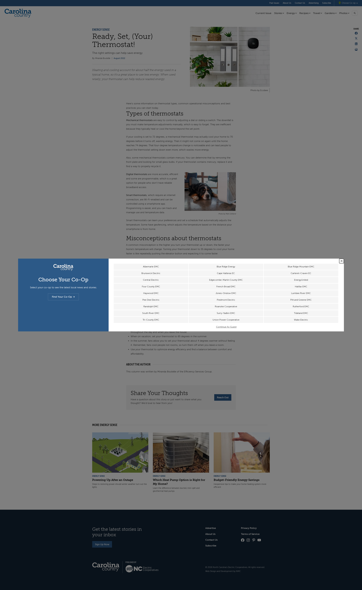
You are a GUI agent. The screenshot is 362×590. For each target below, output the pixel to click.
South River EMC (151, 313)
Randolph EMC (151, 306)
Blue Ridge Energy (226, 266)
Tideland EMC (301, 313)
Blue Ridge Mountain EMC (301, 266)
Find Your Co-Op (62, 296)
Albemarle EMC (151, 266)
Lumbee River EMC (301, 293)
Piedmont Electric (226, 300)
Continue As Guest (226, 327)
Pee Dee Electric (151, 300)
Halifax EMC (301, 286)
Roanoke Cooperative (226, 306)
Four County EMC (151, 286)
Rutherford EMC (301, 306)
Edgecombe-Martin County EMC (226, 280)
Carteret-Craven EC (301, 273)
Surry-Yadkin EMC (226, 313)
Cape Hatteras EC (226, 273)
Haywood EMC (151, 293)
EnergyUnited (301, 280)
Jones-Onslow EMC (226, 293)
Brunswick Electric (150, 273)
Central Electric (151, 280)
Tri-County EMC (151, 320)
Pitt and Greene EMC (301, 300)
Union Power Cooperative (226, 320)
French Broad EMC (226, 286)
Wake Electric (301, 320)
